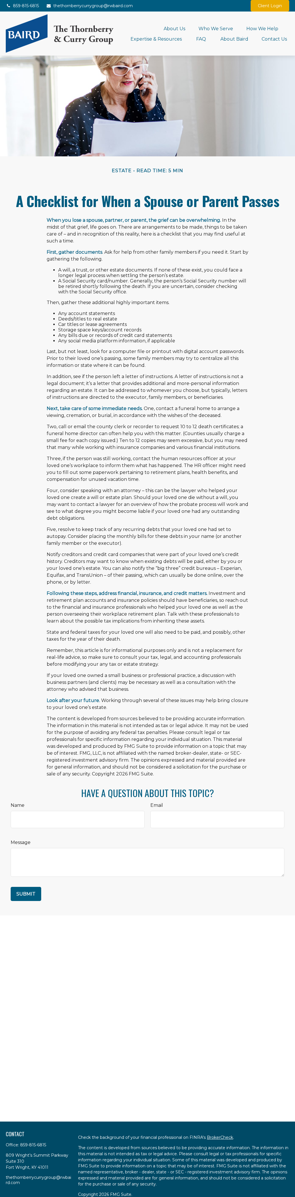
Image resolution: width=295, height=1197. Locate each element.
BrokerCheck (220, 1137)
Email (156, 805)
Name (17, 805)
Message (21, 842)
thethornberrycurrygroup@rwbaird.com (93, 5)
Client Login (270, 5)
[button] (174, 28)
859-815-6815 (26, 5)
